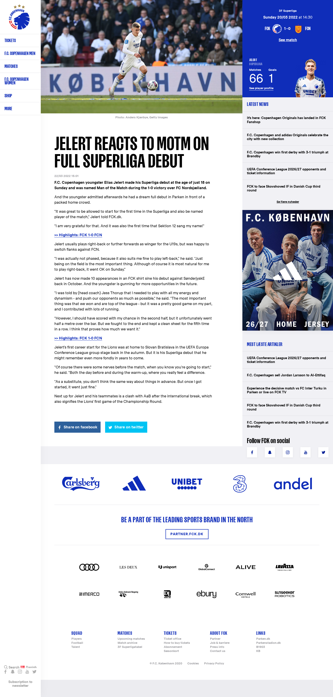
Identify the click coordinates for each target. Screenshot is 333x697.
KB (258, 651)
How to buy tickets (177, 643)
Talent (75, 647)
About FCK (218, 633)
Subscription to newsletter (20, 683)
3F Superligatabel (130, 647)
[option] (141, 56)
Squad (76, 633)
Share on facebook (80, 427)
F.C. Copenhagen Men (20, 53)
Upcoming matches (131, 638)
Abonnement (173, 647)
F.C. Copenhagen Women (17, 80)
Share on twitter (129, 427)
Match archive (127, 643)
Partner (215, 638)
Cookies (193, 663)
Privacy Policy (214, 663)
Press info (217, 647)
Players (76, 638)
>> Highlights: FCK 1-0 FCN (78, 235)
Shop (8, 95)
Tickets (10, 40)
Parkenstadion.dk (268, 643)
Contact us (217, 651)
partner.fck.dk (186, 534)
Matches (11, 66)
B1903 (260, 647)
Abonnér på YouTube (27, 671)
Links (260, 633)
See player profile (261, 88)
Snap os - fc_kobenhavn (13, 671)
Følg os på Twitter (34, 671)
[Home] (19, 19)
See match (288, 40)
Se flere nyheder (288, 201)
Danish (31, 667)
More (8, 108)
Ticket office (172, 638)
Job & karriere (219, 643)
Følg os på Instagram (20, 671)
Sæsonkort (171, 651)
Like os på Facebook (5, 671)
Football (77, 643)
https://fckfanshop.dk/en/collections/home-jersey (285, 215)
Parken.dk (263, 638)
